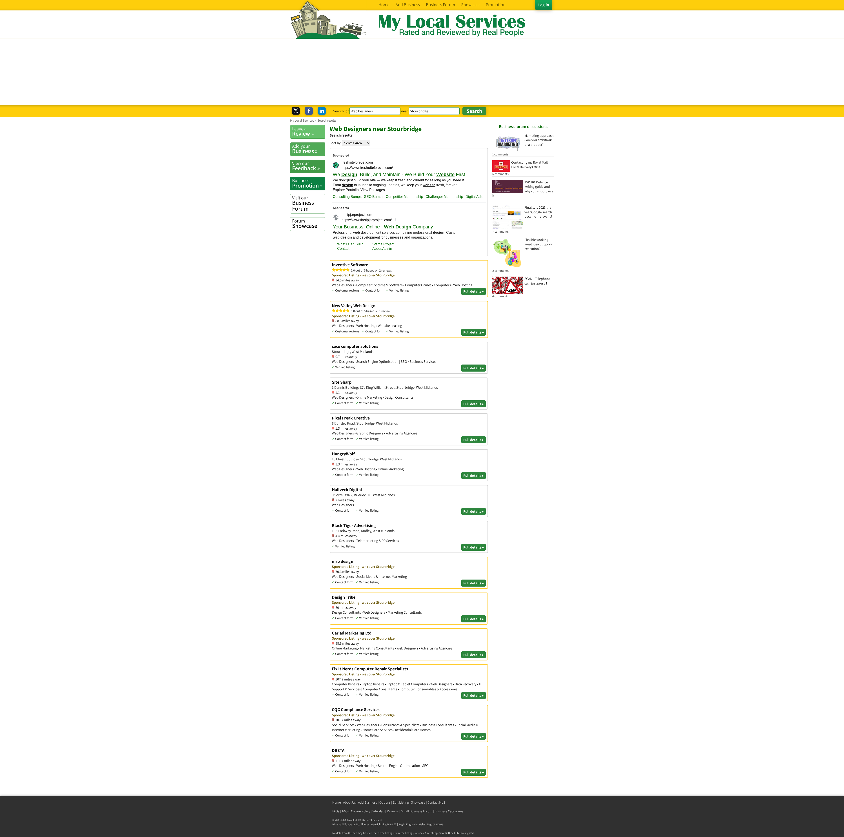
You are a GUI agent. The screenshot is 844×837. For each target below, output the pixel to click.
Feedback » (306, 166)
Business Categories (449, 811)
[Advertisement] (422, 71)
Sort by (335, 142)
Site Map (378, 811)
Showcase (304, 224)
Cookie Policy (360, 811)
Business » (305, 149)
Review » (303, 131)
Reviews (393, 811)
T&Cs (345, 811)
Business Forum (303, 203)
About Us (349, 802)
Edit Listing (401, 802)
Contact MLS (436, 802)
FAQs (335, 811)
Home (336, 802)
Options (385, 802)
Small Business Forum (416, 811)
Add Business (367, 802)
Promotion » (307, 183)
